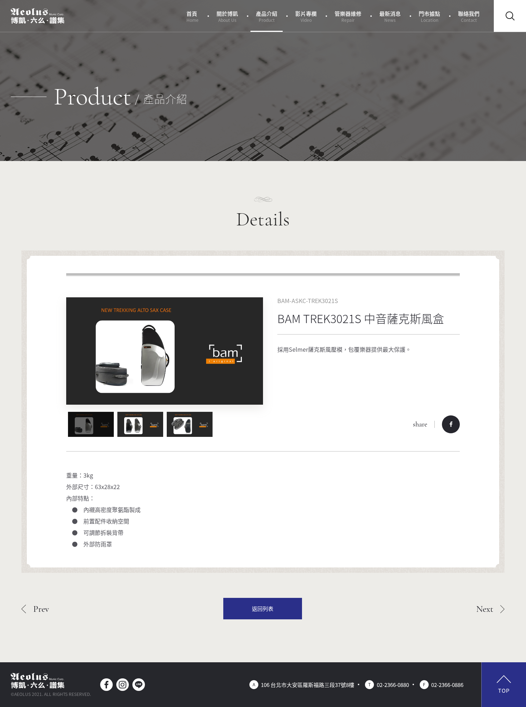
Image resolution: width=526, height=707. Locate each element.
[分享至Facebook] (451, 424)
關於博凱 (227, 16)
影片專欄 (306, 16)
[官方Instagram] (122, 684)
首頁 (192, 16)
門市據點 (429, 16)
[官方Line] (138, 684)
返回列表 (262, 608)
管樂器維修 (348, 16)
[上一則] (35, 609)
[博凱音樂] (37, 16)
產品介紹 (266, 16)
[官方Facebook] (106, 684)
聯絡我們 (468, 16)
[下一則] (490, 609)
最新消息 (390, 16)
